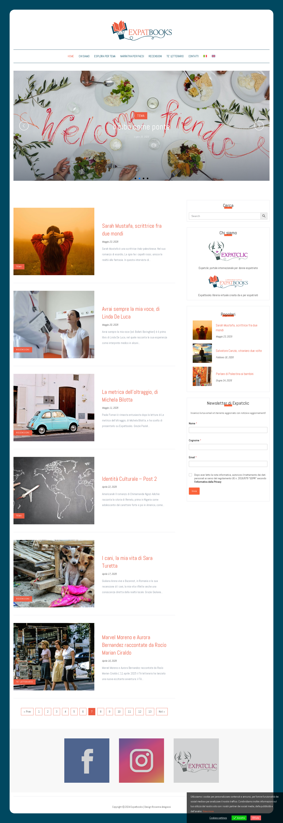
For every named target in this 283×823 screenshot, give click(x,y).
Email (193, 457)
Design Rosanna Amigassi (157, 807)
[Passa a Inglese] (213, 56)
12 (139, 712)
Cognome (195, 440)
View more (208, 811)
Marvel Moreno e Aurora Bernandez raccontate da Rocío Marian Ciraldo (134, 645)
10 (119, 712)
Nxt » (162, 712)
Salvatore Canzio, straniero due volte (239, 351)
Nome (193, 423)
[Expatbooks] (142, 30)
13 (150, 712)
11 (129, 712)
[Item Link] (53, 241)
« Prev (27, 712)
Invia (194, 491)
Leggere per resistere (141, 127)
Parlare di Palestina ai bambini (234, 374)
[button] (24, 125)
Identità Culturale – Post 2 (129, 478)
